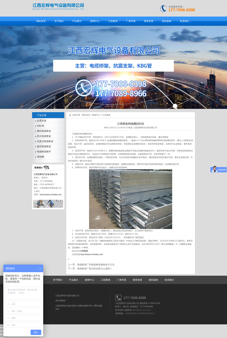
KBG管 (40, 125)
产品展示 (73, 280)
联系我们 (169, 280)
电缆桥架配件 (44, 151)
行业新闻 (106, 115)
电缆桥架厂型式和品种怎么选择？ (94, 268)
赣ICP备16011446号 (141, 310)
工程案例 (105, 280)
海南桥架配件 (131, 313)
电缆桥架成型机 (146, 313)
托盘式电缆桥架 (45, 141)
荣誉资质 (137, 280)
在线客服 (4, 326)
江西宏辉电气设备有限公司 (46, 174)
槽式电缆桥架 (44, 131)
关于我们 (57, 280)
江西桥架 (84, 251)
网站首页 (86, 115)
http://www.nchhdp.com (51, 194)
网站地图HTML (86, 306)
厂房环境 (121, 280)
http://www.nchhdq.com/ (91, 254)
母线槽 (40, 156)
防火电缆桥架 (44, 136)
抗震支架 (41, 120)
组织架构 (153, 280)
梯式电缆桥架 (44, 146)
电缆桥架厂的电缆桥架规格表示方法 (95, 264)
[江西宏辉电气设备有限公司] (58, 9)
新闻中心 (96, 115)
